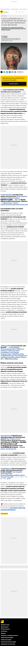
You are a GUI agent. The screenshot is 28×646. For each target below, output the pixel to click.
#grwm (22, 475)
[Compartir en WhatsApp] (4, 72)
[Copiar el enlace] (15, 72)
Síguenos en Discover (5, 9)
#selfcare (12, 439)
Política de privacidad (7, 637)
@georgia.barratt (6, 435)
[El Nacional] (2, 12)
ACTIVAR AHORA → (14, 83)
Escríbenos (4, 631)
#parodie (10, 477)
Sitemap (3, 633)
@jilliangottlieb (6, 345)
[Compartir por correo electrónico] (12, 72)
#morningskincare (21, 355)
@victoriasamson (6, 194)
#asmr (18, 439)
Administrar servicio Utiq (8, 644)
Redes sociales (4, 513)
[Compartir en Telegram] (7, 72)
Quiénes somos (5, 624)
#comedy (4, 357)
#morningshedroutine (8, 349)
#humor (18, 357)
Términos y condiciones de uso (9, 635)
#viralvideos (5, 352)
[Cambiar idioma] (22, 12)
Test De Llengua (14, 9)
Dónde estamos (5, 629)
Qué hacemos (4, 627)
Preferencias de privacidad (8, 641)
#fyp (7, 439)
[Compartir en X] (2, 72)
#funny (23, 357)
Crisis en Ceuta (22, 9)
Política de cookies (6, 639)
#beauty (16, 352)
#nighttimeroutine (17, 354)
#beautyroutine (6, 354)
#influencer (20, 349)
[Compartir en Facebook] (10, 72)
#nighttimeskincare (7, 355)
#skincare (4, 198)
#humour (4, 477)
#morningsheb (17, 472)
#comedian (11, 357)
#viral (11, 352)
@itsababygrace (6, 468)
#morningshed (22, 196)
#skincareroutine (14, 198)
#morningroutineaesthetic (10, 475)
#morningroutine (6, 473)
